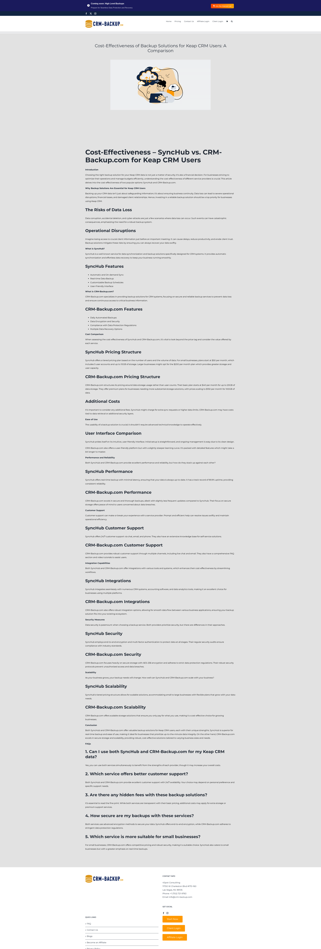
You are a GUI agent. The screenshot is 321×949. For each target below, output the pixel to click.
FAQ (89, 923)
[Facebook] (86, 14)
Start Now (172, 919)
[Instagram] (95, 14)
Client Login (174, 928)
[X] (91, 14)
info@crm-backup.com (180, 897)
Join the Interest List (223, 6)
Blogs (89, 936)
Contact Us (92, 930)
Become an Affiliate (96, 942)
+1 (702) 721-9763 (178, 893)
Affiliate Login (175, 937)
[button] (232, 21)
